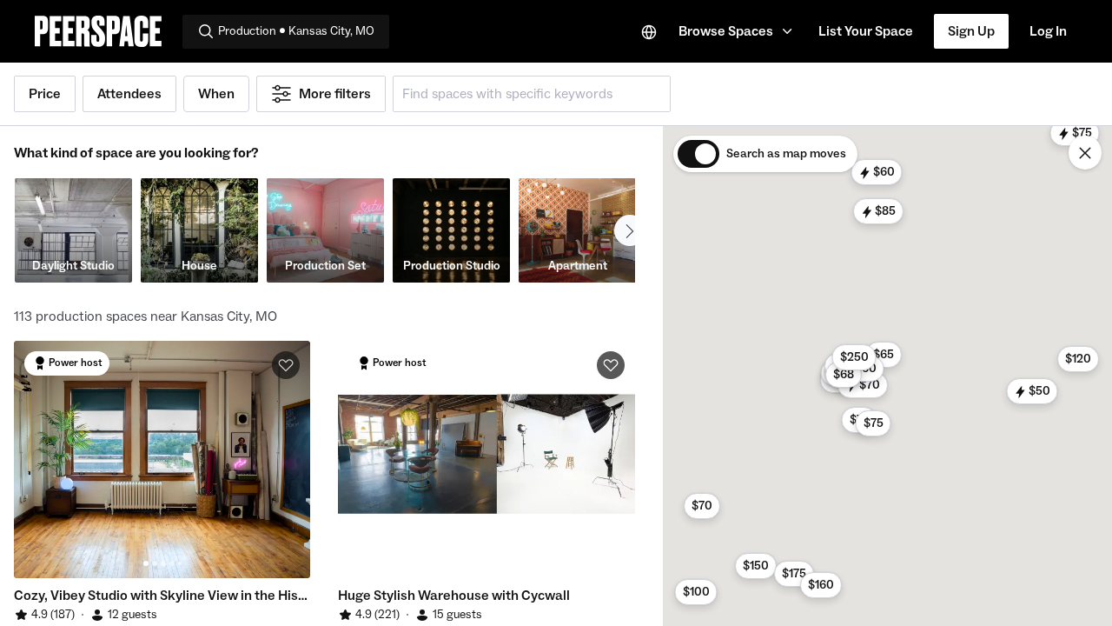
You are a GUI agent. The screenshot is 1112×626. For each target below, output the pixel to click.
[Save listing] (286, 365)
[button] (738, 31)
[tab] (146, 563)
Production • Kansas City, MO (296, 31)
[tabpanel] (162, 459)
